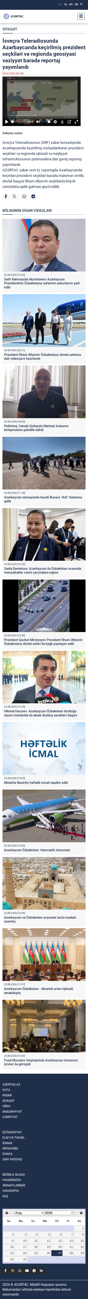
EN (71, 4)
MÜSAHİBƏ (10, 1148)
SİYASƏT (9, 29)
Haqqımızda (11, 1180)
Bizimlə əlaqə (13, 1174)
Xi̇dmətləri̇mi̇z (13, 1185)
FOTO (6, 1090)
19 (48, 1247)
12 (48, 1240)
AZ (60, 4)
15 (82, 1240)
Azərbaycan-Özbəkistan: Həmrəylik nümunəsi (37, 850)
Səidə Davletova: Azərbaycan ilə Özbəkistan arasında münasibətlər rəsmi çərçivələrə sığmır (42, 570)
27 (60, 1253)
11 (35, 1240)
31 (24, 1259)
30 (12, 1259)
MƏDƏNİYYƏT (12, 1112)
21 (71, 1247)
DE (76, 4)
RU (65, 4)
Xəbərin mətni (12, 133)
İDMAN (7, 1143)
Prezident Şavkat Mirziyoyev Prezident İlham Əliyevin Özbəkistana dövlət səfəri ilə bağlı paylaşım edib (43, 642)
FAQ (5, 1196)
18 (35, 1247)
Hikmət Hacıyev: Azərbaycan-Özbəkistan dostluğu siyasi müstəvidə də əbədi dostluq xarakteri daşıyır (40, 713)
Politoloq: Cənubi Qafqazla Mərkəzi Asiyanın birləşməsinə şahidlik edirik (36, 428)
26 (48, 1253)
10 (24, 1240)
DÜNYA (7, 1154)
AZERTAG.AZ (11, 1084)
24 (24, 1253)
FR (81, 4)
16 (12, 1247)
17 (24, 1247)
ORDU (6, 1106)
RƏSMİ (7, 1095)
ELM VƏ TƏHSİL (13, 1137)
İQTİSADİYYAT (12, 1132)
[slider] (18, 122)
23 (12, 1253)
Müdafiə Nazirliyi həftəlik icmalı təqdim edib (36, 783)
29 (82, 1253)
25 (35, 1253)
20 (60, 1247)
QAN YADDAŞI (12, 1159)
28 (71, 1253)
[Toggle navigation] (80, 16)
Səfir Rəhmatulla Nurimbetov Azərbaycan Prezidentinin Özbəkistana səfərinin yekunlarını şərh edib (42, 283)
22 (82, 1247)
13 (60, 1240)
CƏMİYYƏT (10, 1117)
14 (71, 1240)
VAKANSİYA (10, 1191)
